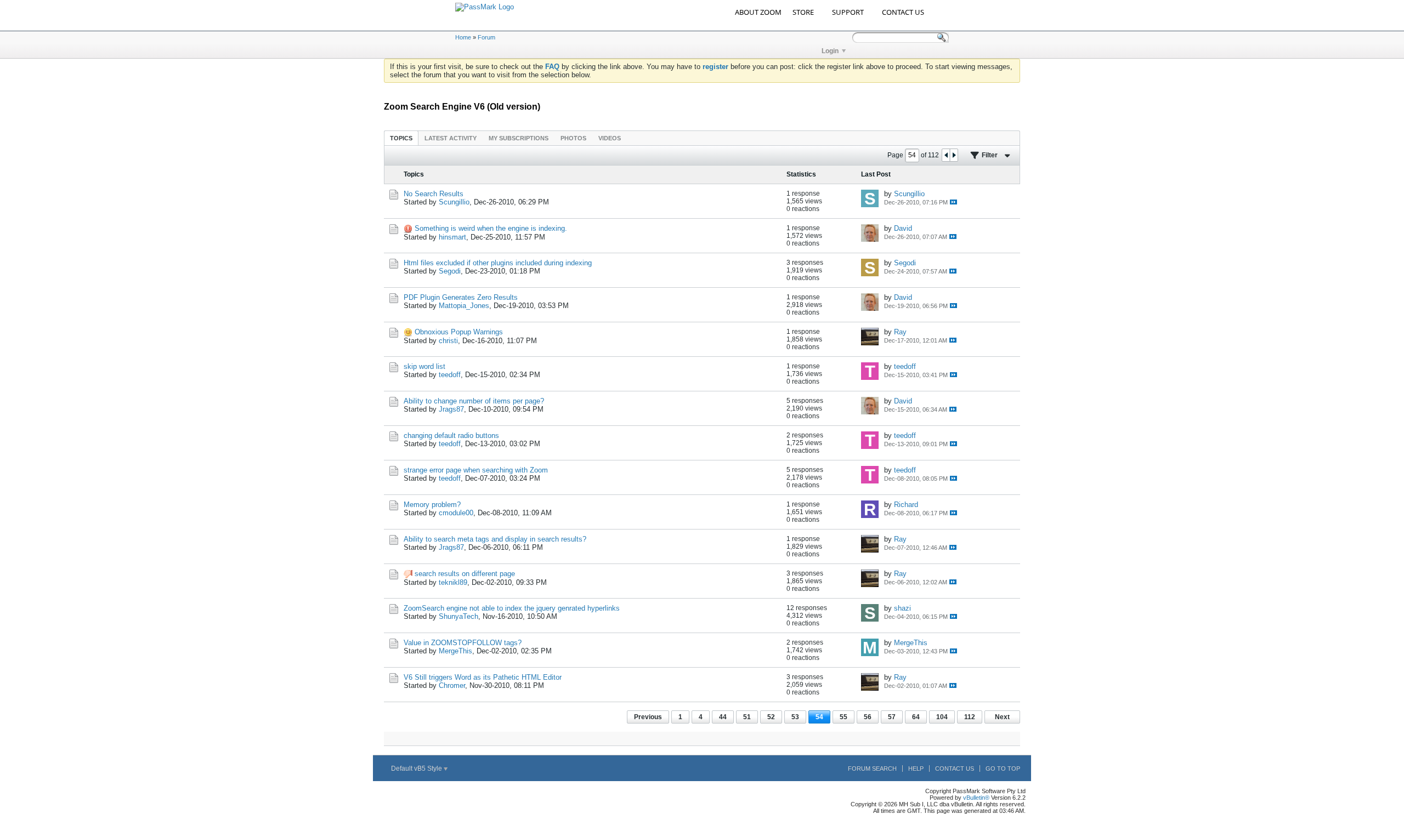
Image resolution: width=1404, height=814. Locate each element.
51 (747, 717)
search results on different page (465, 574)
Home (463, 37)
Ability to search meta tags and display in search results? (495, 539)
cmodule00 (456, 513)
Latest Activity (450, 138)
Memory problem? (432, 504)
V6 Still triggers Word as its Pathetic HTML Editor (483, 677)
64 (916, 717)
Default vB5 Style (417, 768)
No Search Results (433, 194)
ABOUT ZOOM (758, 12)
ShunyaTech (458, 616)
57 (892, 717)
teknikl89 (453, 582)
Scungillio (454, 202)
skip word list (424, 366)
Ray (900, 332)
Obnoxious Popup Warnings (459, 332)
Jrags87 (451, 409)
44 (723, 717)
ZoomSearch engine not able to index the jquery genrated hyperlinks (512, 608)
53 (795, 717)
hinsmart (452, 237)
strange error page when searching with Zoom (476, 470)
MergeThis (455, 651)
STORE (803, 12)
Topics (401, 138)
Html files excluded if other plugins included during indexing (498, 263)
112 (969, 717)
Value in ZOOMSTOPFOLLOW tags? (463, 643)
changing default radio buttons (451, 435)
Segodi (450, 271)
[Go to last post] (953, 202)
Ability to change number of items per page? (474, 401)
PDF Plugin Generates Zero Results (461, 297)
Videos (609, 138)
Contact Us (954, 768)
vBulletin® (976, 797)
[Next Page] (954, 155)
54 (819, 717)
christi (448, 341)
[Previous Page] (946, 155)
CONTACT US (903, 12)
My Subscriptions (518, 138)
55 (843, 717)
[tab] (401, 137)
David (903, 228)
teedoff (450, 375)
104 (942, 717)
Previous (648, 717)
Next (1002, 717)
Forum (486, 37)
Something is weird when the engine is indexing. (491, 228)
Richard (906, 504)
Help (916, 768)
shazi (902, 608)
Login (830, 51)
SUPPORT (848, 12)
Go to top (1003, 768)
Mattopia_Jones (464, 305)
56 (867, 717)
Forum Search (872, 768)
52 (771, 717)
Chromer (452, 685)
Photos (573, 138)
